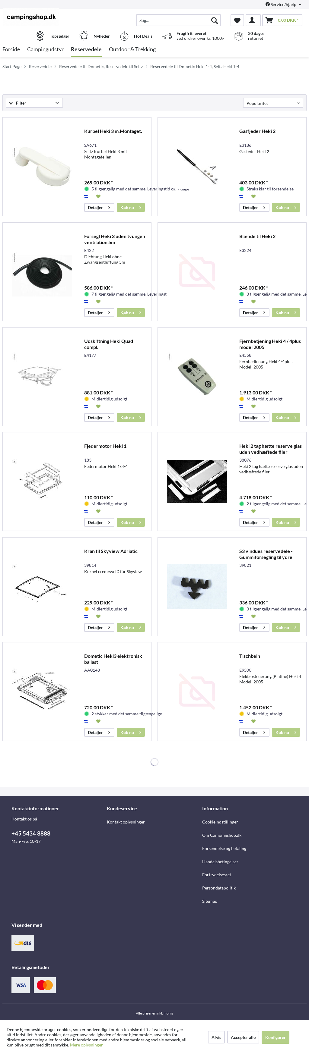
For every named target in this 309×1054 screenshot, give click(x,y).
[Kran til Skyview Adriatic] (42, 587)
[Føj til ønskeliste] (99, 195)
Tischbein (249, 656)
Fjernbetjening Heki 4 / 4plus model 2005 (270, 344)
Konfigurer (275, 1037)
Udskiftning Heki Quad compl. (108, 344)
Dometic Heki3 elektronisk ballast (113, 659)
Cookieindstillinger (220, 821)
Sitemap (209, 901)
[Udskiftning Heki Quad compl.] (42, 377)
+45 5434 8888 (30, 833)
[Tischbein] (197, 691)
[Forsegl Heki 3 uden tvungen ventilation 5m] (42, 272)
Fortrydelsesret (216, 874)
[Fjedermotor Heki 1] (42, 481)
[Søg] (214, 20)
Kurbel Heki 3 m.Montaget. (113, 131)
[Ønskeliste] (237, 20)
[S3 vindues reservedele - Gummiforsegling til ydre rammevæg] (197, 587)
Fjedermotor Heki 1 (105, 446)
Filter (20, 102)
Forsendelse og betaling (224, 848)
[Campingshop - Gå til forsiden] (40, 17)
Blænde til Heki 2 (257, 236)
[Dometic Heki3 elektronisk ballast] (42, 691)
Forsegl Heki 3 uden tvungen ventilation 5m (114, 239)
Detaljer (95, 207)
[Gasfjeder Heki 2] (197, 167)
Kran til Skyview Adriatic (111, 551)
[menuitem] (178, 20)
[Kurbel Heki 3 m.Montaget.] (42, 167)
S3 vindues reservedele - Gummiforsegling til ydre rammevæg (266, 554)
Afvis (216, 1037)
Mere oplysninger (86, 1044)
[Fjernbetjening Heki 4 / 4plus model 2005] (197, 377)
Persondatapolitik (219, 887)
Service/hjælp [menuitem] (283, 4)
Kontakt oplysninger (126, 821)
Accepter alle (243, 1037)
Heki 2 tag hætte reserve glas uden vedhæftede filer (270, 449)
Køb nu (127, 207)
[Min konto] (253, 20)
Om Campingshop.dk (221, 835)
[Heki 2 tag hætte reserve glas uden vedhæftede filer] (197, 481)
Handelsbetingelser (220, 861)
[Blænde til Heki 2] (197, 272)
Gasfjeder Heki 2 (257, 131)
